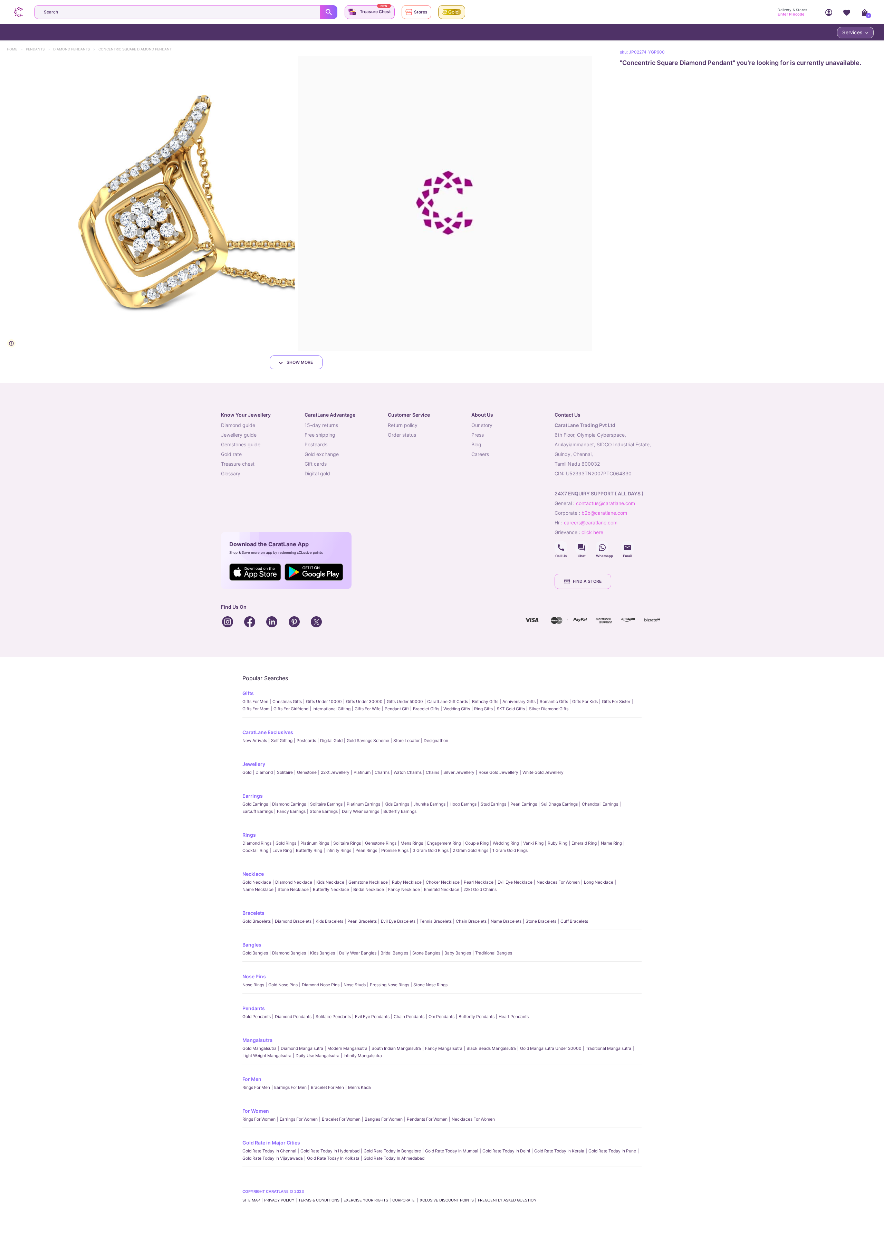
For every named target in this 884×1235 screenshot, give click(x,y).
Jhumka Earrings (429, 804)
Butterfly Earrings (399, 811)
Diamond (264, 772)
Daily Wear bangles (357, 953)
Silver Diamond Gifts (548, 708)
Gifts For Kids (585, 701)
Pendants (38, 49)
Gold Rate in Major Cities (271, 1143)
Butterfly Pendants (476, 1016)
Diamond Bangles (289, 953)
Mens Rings (412, 843)
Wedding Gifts (456, 708)
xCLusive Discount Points (447, 1200)
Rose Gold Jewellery (498, 772)
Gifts (248, 693)
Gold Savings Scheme (368, 740)
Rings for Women (259, 1119)
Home (15, 49)
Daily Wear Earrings (360, 811)
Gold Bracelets (256, 921)
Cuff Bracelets (574, 921)
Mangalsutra (257, 1040)
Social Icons (561, 547)
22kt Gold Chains (480, 889)
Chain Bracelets (471, 921)
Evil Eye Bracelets (398, 921)
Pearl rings (366, 850)
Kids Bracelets (329, 921)
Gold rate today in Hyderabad (329, 1150)
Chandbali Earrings (600, 804)
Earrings (252, 796)
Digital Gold (331, 740)
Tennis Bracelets (436, 921)
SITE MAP (251, 1200)
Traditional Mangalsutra (608, 1048)
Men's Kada (359, 1087)
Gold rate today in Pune (612, 1150)
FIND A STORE (587, 581)
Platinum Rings (314, 843)
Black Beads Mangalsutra (491, 1048)
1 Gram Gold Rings (510, 850)
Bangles (251, 945)
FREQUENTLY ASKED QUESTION (507, 1200)
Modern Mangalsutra (347, 1048)
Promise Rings (395, 850)
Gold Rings (286, 843)
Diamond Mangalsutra (302, 1048)
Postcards (306, 740)
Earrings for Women (299, 1119)
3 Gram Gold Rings (431, 850)
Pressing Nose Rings (389, 984)
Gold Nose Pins (283, 984)
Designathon (436, 740)
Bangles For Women (384, 1119)
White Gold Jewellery (543, 772)
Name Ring (611, 843)
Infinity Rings (338, 850)
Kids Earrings (396, 804)
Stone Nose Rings (430, 984)
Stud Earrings (493, 804)
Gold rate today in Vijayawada (272, 1158)
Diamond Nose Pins (320, 984)
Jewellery (253, 764)
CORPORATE (404, 1200)
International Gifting (331, 708)
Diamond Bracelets (293, 921)
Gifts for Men (255, 701)
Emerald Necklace (441, 889)
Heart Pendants (514, 1016)
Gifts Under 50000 (405, 701)
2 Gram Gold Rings (470, 850)
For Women (255, 1111)
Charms (382, 772)
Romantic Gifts (554, 701)
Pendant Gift (397, 708)
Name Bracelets (506, 921)
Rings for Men (256, 1087)
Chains (432, 772)
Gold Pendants (256, 1016)
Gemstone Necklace (368, 882)
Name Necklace (257, 889)
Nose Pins (254, 976)
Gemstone (307, 772)
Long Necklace (598, 882)
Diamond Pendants (74, 49)
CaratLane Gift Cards (447, 701)
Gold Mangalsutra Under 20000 (551, 1048)
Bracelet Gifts (426, 708)
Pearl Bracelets (362, 921)
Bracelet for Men (327, 1087)
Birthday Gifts (485, 701)
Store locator (406, 740)
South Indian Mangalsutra (396, 1048)
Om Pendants (441, 1016)
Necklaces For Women (558, 882)
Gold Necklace (256, 882)
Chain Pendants (409, 1016)
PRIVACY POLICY (279, 1200)
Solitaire (285, 772)
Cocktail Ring (255, 850)
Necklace (253, 874)
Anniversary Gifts (519, 701)
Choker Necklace (443, 882)
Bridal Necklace (368, 889)
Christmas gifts (287, 701)
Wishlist (846, 12)
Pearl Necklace (478, 882)
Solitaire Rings (347, 843)
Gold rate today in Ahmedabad (394, 1158)
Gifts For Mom (255, 708)
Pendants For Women (427, 1119)
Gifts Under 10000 (324, 701)
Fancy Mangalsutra (443, 1048)
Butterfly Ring (309, 850)
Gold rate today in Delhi (506, 1150)
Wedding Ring (506, 843)
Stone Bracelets (541, 921)
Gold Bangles (255, 953)
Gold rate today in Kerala (559, 1150)
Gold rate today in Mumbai (451, 1150)
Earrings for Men (290, 1087)
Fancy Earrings (291, 811)
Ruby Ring (557, 843)
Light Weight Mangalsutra (266, 1055)
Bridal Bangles (394, 953)
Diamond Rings (256, 843)
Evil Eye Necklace (515, 882)
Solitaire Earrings (326, 804)
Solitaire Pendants (333, 1016)
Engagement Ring (444, 843)
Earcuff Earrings (257, 811)
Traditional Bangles (493, 953)
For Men (251, 1079)
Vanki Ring (533, 843)
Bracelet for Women (341, 1119)
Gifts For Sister (616, 701)
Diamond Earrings (289, 804)
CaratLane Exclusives (267, 732)
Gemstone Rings (380, 843)
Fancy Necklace (404, 889)
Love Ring (282, 850)
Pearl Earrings (523, 804)
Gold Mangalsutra (259, 1048)
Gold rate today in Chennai (269, 1150)
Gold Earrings (255, 804)
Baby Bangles (457, 953)
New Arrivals (254, 740)
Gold (246, 772)
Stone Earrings (324, 811)
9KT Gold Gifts (511, 708)
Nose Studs (355, 984)
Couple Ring (477, 843)
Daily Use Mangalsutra (317, 1055)
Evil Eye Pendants (372, 1016)
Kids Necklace (330, 882)
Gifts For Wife (368, 708)
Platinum (362, 772)
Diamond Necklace (293, 882)
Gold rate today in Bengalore (392, 1150)
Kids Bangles (322, 953)
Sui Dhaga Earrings (559, 804)
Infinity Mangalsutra (363, 1055)
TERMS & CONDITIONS (318, 1200)
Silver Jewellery (458, 772)
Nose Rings (253, 984)
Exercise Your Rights (366, 1200)
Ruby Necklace (407, 882)
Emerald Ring (584, 843)
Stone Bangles (426, 953)
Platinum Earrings (363, 804)
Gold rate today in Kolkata (333, 1158)
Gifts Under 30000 (364, 701)
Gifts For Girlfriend (290, 708)
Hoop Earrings (463, 804)
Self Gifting (281, 740)
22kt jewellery (335, 772)
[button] (147, 203)
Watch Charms (408, 772)
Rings (249, 835)
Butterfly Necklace (331, 889)
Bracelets (253, 913)
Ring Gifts (483, 708)
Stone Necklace (293, 889)
